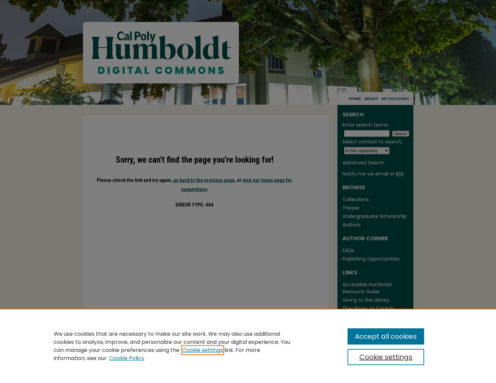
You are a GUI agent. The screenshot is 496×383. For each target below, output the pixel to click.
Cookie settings (202, 350)
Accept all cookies (386, 336)
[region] (248, 346)
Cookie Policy (126, 358)
